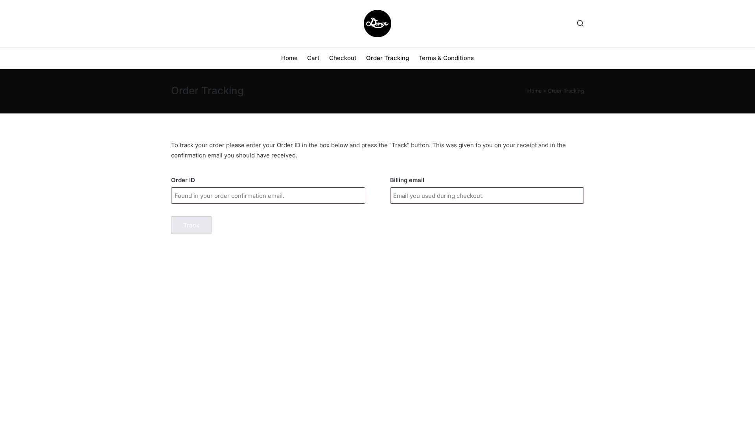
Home (534, 91)
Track (191, 225)
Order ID (183, 180)
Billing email (407, 180)
